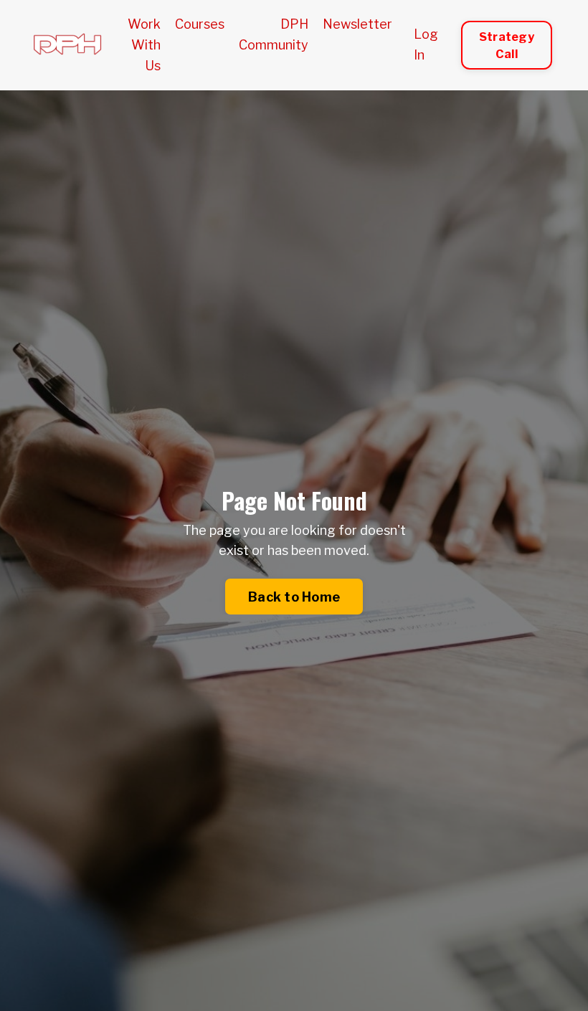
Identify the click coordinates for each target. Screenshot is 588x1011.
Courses (199, 24)
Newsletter (357, 24)
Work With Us (144, 44)
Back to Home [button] (294, 596)
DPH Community (273, 34)
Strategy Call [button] (506, 45)
